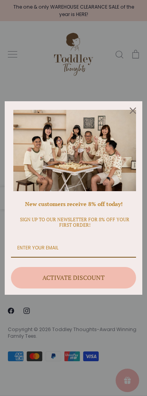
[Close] (132, 110)
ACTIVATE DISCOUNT (73, 277)
